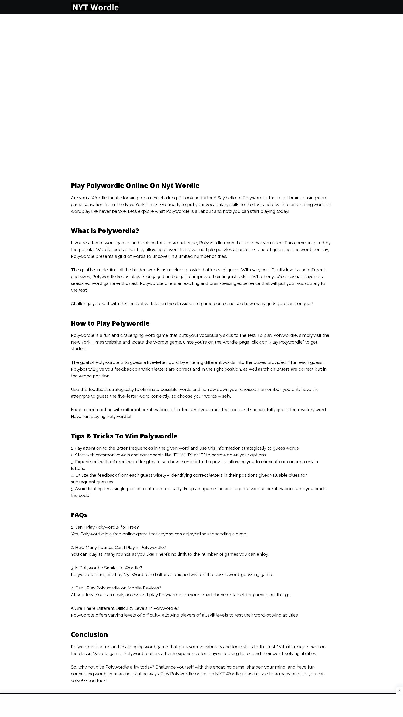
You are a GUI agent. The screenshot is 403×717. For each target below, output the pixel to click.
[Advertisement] (93, 86)
